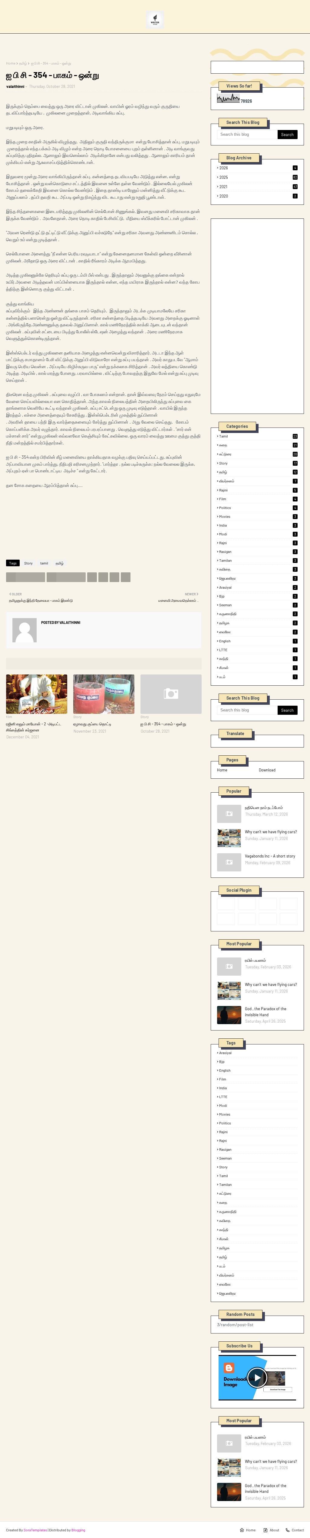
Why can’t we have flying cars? (271, 831)
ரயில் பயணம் (255, 960)
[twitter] (247, 904)
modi (257, 534)
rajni (257, 543)
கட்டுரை (258, 454)
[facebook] (226, 904)
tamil (44, 563)
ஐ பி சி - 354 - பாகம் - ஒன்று (163, 723)
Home (10, 63)
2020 (257, 196)
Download (267, 769)
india (257, 525)
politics (257, 507)
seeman (257, 605)
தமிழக (257, 623)
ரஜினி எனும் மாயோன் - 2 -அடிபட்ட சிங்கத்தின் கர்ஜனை (33, 726)
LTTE (257, 649)
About (274, 1530)
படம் (257, 676)
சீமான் (257, 667)
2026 (257, 167)
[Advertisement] (262, 316)
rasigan (257, 551)
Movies (257, 516)
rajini (257, 490)
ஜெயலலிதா (257, 578)
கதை (258, 445)
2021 (258, 186)
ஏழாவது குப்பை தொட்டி (92, 723)
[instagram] (226, 919)
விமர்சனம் (257, 481)
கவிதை (257, 569)
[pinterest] (289, 904)
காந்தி (257, 658)
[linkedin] (268, 919)
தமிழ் (23, 63)
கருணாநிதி (257, 613)
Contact (298, 1530)
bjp (257, 596)
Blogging (78, 1530)
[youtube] (247, 919)
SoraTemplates (35, 1530)
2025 (258, 177)
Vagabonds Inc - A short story (270, 856)
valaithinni (15, 86)
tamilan (257, 560)
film (257, 499)
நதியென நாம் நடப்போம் (264, 807)
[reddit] (268, 904)
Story (28, 563)
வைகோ (257, 632)
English (257, 641)
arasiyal (257, 587)
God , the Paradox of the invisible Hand (265, 1011)
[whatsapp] (289, 919)
